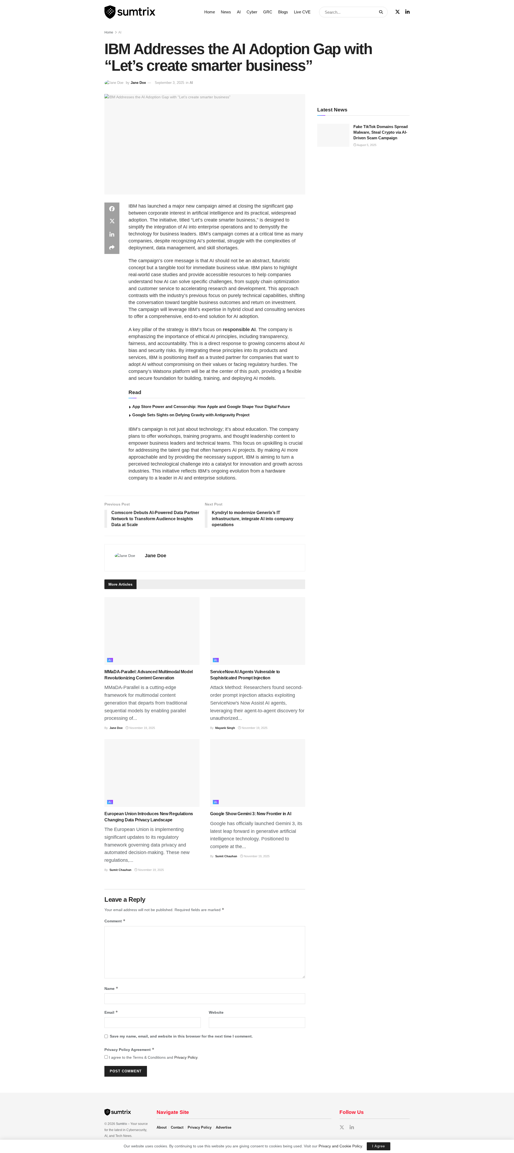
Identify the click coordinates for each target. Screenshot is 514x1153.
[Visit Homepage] (150, 11)
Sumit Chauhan (120, 869)
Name (111, 988)
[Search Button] (382, 12)
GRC (267, 12)
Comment (115, 920)
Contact (177, 1127)
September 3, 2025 (169, 83)
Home (209, 12)
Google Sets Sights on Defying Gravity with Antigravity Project (191, 415)
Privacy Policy (185, 1057)
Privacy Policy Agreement (129, 1049)
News (226, 12)
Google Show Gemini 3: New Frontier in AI (250, 813)
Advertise (223, 1127)
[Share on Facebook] (111, 209)
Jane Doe (138, 83)
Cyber (252, 12)
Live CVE (302, 12)
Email (111, 1012)
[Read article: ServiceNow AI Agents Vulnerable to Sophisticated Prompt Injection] (257, 631)
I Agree (378, 1146)
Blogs (283, 12)
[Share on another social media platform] (111, 247)
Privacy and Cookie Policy (340, 1146)
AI (239, 12)
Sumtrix (121, 1124)
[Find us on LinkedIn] (407, 12)
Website (216, 1012)
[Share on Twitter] (111, 221)
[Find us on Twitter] (397, 12)
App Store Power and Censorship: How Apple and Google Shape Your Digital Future (211, 406)
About (162, 1127)
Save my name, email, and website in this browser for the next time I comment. (181, 1036)
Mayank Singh (225, 727)
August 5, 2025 (366, 145)
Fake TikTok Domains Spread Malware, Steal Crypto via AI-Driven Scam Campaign (380, 132)
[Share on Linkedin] (111, 234)
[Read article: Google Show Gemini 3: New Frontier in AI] (257, 773)
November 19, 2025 (141, 727)
